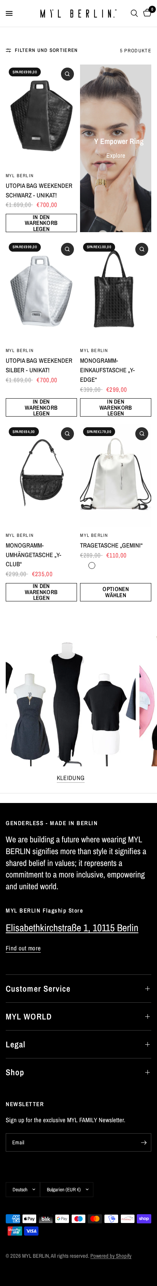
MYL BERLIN (20, 175)
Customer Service (38, 988)
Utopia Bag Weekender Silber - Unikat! (39, 365)
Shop (15, 1072)
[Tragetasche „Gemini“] (115, 475)
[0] (146, 13)
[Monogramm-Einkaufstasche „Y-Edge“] (115, 291)
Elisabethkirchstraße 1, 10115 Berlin (72, 927)
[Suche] (134, 13)
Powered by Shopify (110, 1255)
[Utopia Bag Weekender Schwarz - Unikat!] (41, 116)
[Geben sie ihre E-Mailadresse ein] (143, 1142)
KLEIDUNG (71, 778)
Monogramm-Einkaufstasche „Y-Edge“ (107, 370)
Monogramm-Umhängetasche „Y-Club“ (33, 555)
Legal (16, 1044)
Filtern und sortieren (46, 50)
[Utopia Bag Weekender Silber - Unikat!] (41, 291)
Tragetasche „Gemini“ (111, 545)
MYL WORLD (29, 1016)
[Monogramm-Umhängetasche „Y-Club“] (41, 475)
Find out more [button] (23, 948)
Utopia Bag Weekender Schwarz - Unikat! (39, 190)
